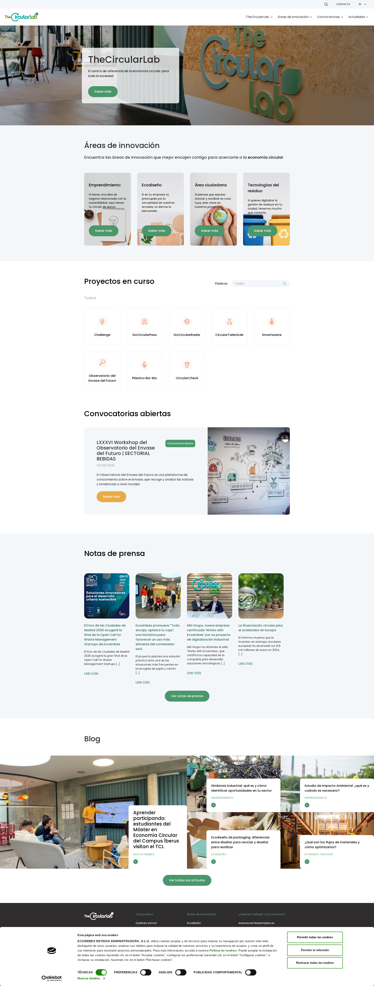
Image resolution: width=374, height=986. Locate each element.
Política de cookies (223, 950)
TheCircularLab (257, 17)
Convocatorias (328, 17)
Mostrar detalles (89, 978)
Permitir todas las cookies (315, 937)
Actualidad (356, 17)
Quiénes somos (146, 923)
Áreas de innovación (293, 17)
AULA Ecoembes (143, 854)
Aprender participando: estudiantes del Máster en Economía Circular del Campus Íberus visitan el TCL (156, 829)
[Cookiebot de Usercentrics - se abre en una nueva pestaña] (52, 978)
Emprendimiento (105, 185)
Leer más (91, 673)
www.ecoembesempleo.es (256, 923)
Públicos (221, 283)
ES (360, 4)
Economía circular (319, 854)
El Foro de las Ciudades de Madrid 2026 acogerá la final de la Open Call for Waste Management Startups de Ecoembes (105, 634)
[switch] (145, 972)
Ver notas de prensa (187, 696)
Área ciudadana (211, 185)
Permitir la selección (315, 950)
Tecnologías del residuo (263, 188)
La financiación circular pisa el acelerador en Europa (260, 627)
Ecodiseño (152, 185)
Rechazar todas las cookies (315, 962)
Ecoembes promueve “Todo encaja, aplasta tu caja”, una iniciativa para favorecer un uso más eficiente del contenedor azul (158, 637)
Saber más (102, 91)
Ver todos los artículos (187, 880)
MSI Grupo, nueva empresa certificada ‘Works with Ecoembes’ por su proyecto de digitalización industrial (208, 632)
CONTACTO (343, 4)
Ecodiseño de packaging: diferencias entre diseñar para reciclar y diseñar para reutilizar (240, 842)
